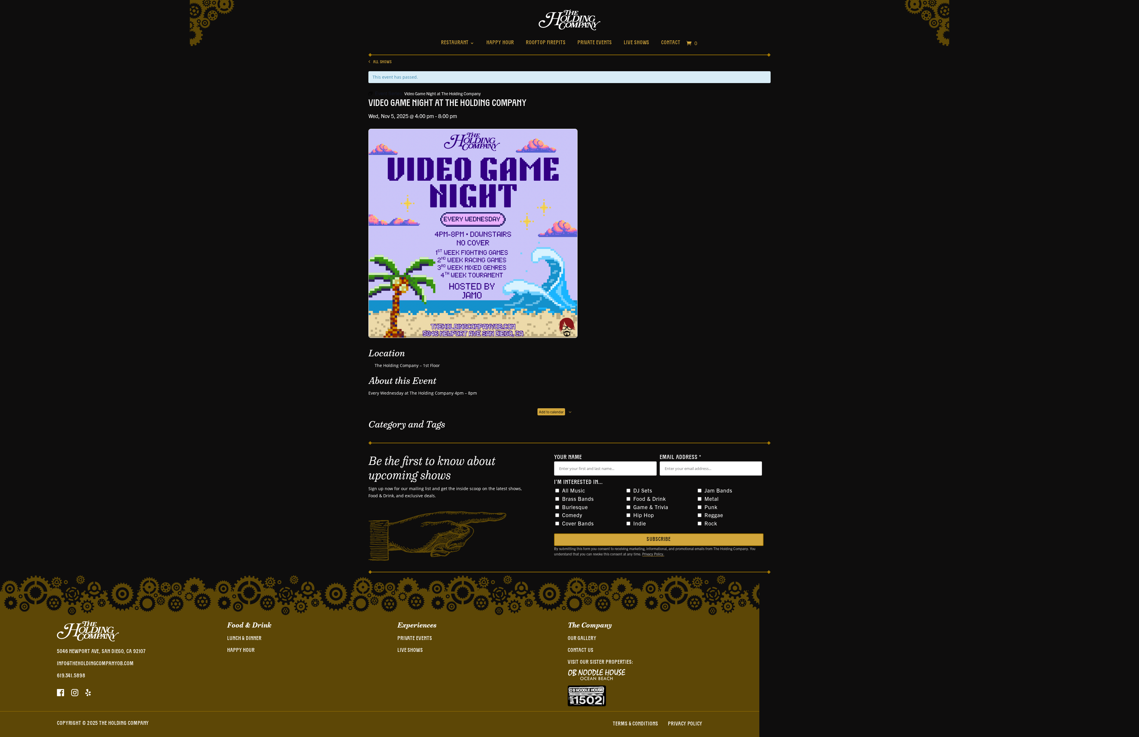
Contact (670, 43)
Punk (711, 506)
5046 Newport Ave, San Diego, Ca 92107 (101, 652)
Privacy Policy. (653, 554)
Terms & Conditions (635, 724)
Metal (711, 498)
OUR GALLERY (582, 638)
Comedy (572, 515)
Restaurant (455, 43)
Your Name (568, 457)
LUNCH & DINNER (244, 638)
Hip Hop (643, 515)
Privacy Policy (685, 724)
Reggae (713, 515)
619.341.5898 (71, 676)
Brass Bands (578, 498)
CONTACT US (581, 650)
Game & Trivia (650, 506)
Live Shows (636, 43)
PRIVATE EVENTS (414, 638)
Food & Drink (649, 498)
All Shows (382, 62)
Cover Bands (578, 523)
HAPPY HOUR (241, 650)
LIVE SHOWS (410, 650)
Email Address (680, 457)
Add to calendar (551, 411)
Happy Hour (500, 43)
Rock (710, 523)
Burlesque (575, 506)
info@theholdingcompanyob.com (95, 664)
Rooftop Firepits (545, 43)
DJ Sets (642, 490)
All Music (573, 490)
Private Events (595, 43)
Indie (639, 523)
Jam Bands (718, 490)
